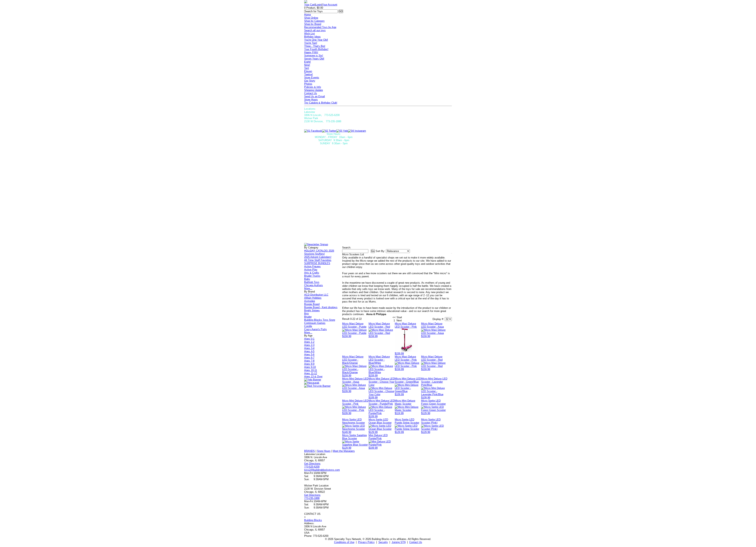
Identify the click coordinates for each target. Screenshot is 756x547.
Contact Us (310, 93)
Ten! (306, 68)
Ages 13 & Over (313, 376)
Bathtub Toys (311, 282)
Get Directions (312, 463)
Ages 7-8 (309, 360)
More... (308, 288)
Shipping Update (313, 90)
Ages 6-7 (309, 357)
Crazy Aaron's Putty (315, 329)
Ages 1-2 (309, 341)
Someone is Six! (313, 55)
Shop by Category (314, 20)
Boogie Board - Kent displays (320, 307)
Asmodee (309, 301)
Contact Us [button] (415, 542)
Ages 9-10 (310, 367)
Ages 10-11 (310, 370)
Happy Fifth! (311, 52)
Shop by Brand (312, 24)
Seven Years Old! (314, 58)
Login (318, 4)
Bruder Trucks (312, 275)
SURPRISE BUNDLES (317, 263)
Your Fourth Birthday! (316, 49)
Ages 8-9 (309, 363)
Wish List (309, 33)
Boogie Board (312, 304)
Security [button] (383, 542)
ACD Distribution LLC (316, 294)
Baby (307, 279)
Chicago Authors (313, 285)
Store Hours (311, 99)
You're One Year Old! (316, 39)
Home (307, 14)
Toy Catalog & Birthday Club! (320, 102)
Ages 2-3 (309, 345)
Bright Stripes (312, 310)
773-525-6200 (312, 466)
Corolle (308, 326)
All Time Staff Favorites (317, 260)
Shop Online (311, 17)
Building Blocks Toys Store (319, 319)
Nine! (307, 64)
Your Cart (309, 4)
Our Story (309, 80)
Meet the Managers (344, 451)
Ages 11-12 (310, 373)
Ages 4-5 (309, 351)
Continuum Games (314, 323)
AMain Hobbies (312, 297)
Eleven (308, 71)
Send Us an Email (314, 96)
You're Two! (310, 42)
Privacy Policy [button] (366, 542)
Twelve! (308, 74)
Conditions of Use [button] (344, 542)
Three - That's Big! (314, 46)
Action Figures (312, 266)
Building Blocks (313, 520)
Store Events (311, 77)
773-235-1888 (312, 498)
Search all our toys (315, 30)
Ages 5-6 (309, 354)
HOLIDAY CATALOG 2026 (319, 250)
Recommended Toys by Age (320, 27)
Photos (308, 83)
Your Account (329, 4)
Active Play (310, 269)
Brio (306, 313)
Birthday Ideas (312, 36)
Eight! (307, 61)
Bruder (308, 316)
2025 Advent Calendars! (317, 257)
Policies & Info (312, 86)
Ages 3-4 (309, 348)
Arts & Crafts (311, 272)
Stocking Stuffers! (314, 253)
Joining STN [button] (399, 542)
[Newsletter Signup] (316, 244)
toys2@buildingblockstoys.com (322, 469)
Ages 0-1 (309, 338)
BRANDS (309, 451)
